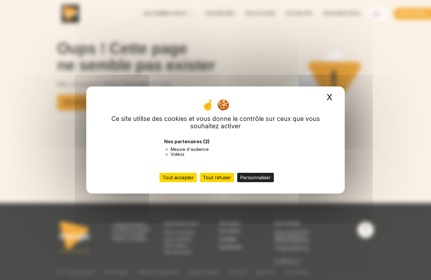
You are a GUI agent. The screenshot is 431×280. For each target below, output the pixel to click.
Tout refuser (217, 177)
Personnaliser (255, 177)
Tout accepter (178, 177)
